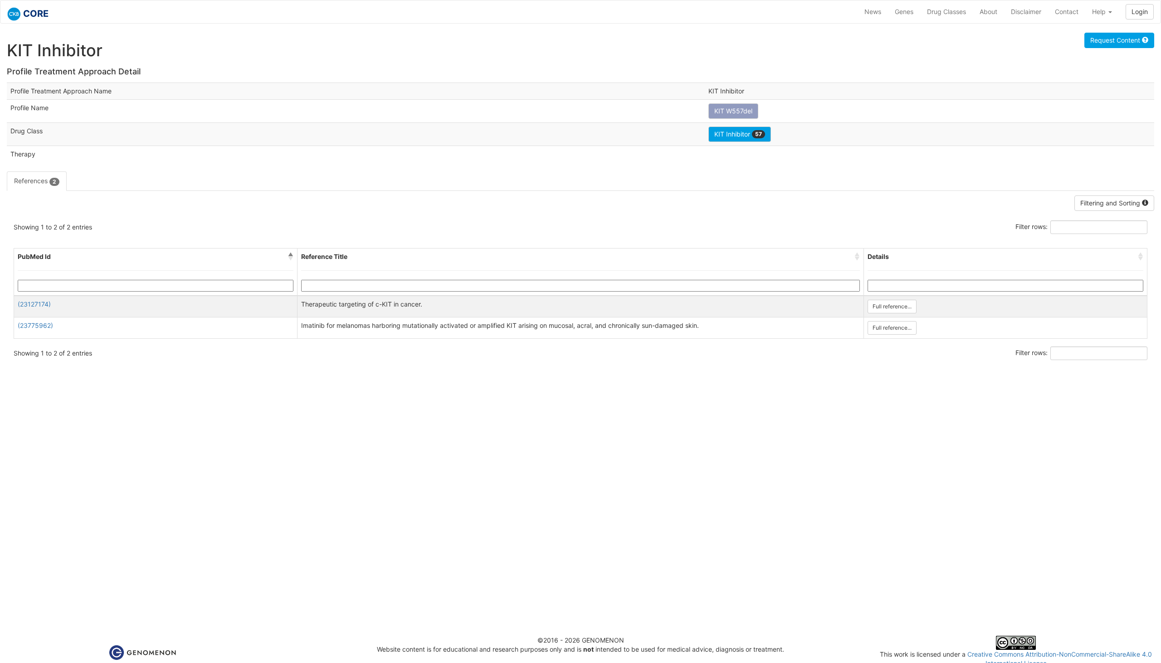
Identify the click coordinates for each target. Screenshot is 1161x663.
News (872, 11)
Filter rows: (1031, 226)
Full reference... (892, 306)
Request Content (1116, 40)
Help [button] (1099, 11)
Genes (904, 11)
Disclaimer (1026, 11)
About (988, 11)
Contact (1066, 11)
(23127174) (34, 304)
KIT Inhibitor (738, 134)
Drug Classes (946, 11)
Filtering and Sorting (1111, 203)
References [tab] (35, 181)
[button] (290, 256)
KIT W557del (733, 111)
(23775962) (35, 325)
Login (1140, 11)
